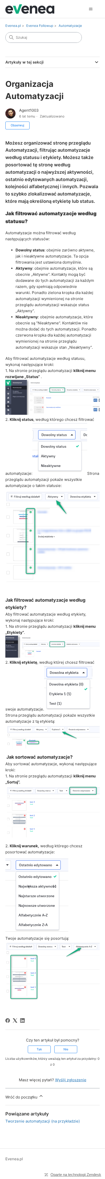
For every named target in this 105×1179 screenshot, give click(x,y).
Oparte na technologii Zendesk (75, 1174)
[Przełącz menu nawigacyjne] (91, 9)
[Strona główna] (30, 9)
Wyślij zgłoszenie (70, 1079)
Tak (39, 1049)
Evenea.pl (13, 26)
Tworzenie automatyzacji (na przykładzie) (42, 1121)
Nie (65, 1049)
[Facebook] (7, 1020)
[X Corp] (15, 1020)
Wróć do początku (21, 1097)
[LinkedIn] (22, 1020)
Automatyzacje (70, 26)
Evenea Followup (39, 26)
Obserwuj (17, 125)
